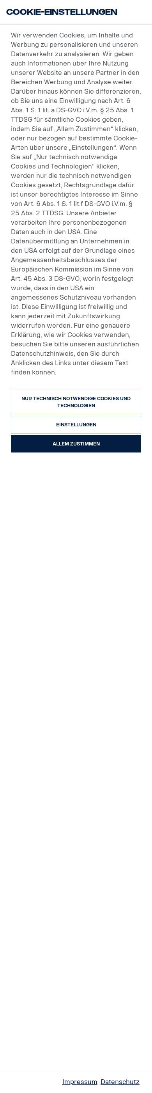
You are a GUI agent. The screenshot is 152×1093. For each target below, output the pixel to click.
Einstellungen (76, 425)
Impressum (79, 1082)
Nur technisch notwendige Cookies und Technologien (76, 402)
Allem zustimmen (76, 444)
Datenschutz (120, 1082)
